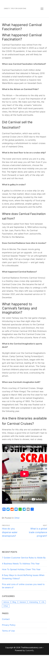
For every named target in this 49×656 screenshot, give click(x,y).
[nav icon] (42, 8)
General (22, 602)
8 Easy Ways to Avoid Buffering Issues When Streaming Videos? (23, 577)
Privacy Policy (8, 625)
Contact (6, 619)
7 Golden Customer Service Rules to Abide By (24, 557)
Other (17, 518)
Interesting (33, 602)
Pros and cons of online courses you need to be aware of (23, 586)
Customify (29, 650)
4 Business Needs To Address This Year (21, 563)
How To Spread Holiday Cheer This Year (21, 569)
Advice (6, 602)
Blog (14, 602)
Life (42, 602)
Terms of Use (8, 630)
